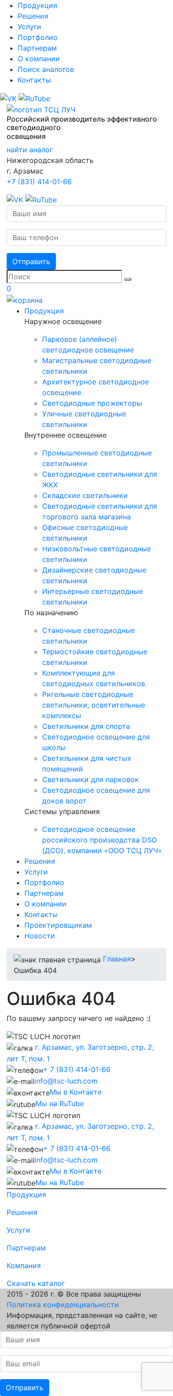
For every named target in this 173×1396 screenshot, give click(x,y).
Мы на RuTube (59, 1103)
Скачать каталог (36, 1283)
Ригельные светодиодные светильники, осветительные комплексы (93, 705)
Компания (24, 1265)
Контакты (34, 79)
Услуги (29, 26)
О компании (39, 58)
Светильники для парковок (90, 779)
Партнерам (37, 48)
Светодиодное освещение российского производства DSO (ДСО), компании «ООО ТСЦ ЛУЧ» (102, 840)
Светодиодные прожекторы (92, 403)
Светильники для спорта (86, 726)
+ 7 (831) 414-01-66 (76, 1069)
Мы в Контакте (76, 1092)
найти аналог (30, 149)
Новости (39, 935)
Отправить (31, 261)
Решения (33, 16)
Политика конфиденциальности (63, 1304)
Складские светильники (85, 495)
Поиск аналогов (46, 69)
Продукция (37, 5)
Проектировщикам (58, 925)
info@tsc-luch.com (66, 1080)
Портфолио (38, 37)
